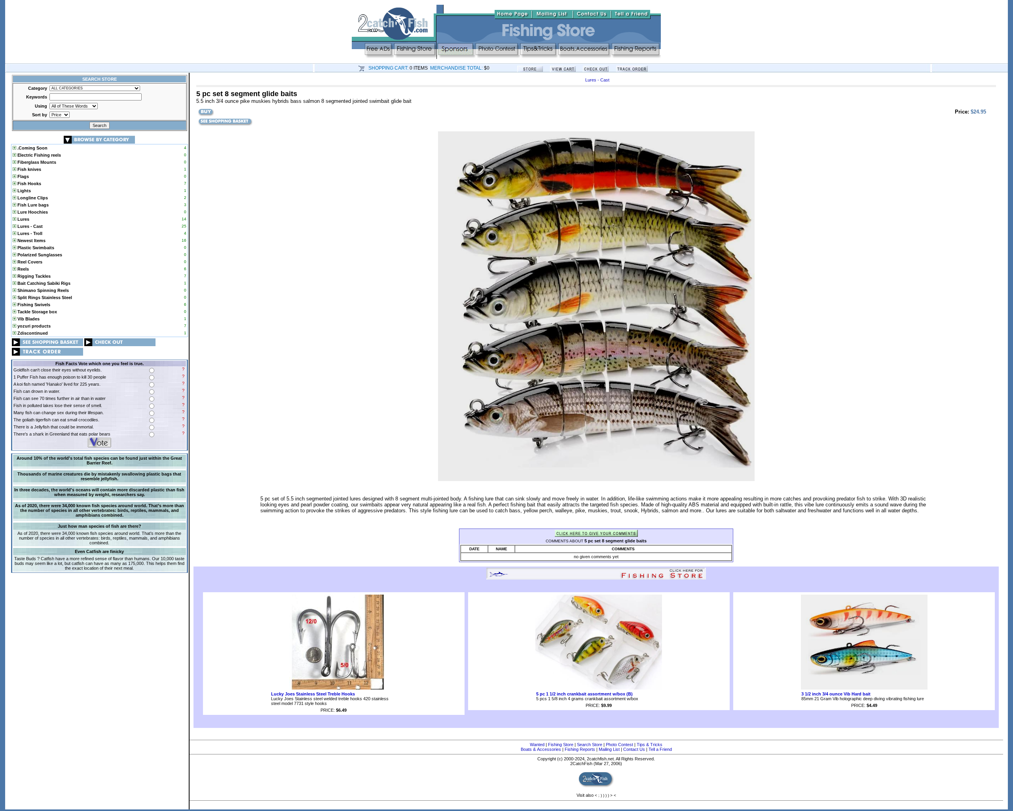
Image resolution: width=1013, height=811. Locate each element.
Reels (22, 269)
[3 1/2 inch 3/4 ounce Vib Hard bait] (864, 688)
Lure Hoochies (32, 212)
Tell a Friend (660, 749)
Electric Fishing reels (38, 155)
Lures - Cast (29, 226)
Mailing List (609, 749)
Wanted (537, 744)
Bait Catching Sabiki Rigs (43, 283)
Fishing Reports (580, 749)
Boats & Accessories (541, 749)
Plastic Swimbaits (35, 247)
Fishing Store (560, 744)
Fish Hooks (28, 183)
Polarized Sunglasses (39, 254)
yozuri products (33, 326)
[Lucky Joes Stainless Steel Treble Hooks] (333, 688)
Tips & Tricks (649, 744)
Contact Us (634, 749)
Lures (22, 219)
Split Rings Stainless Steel (44, 297)
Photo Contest (619, 744)
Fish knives (28, 169)
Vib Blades (28, 318)
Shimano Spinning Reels (42, 290)
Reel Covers (29, 262)
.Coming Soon (31, 148)
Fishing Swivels (33, 304)
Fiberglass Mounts (36, 162)
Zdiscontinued (32, 333)
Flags (22, 176)
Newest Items (31, 240)
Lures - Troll (29, 233)
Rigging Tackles (33, 276)
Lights (23, 190)
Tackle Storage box (36, 311)
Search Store (589, 744)
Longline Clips (32, 197)
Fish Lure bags (32, 205)
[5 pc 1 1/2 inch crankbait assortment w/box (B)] (598, 688)
